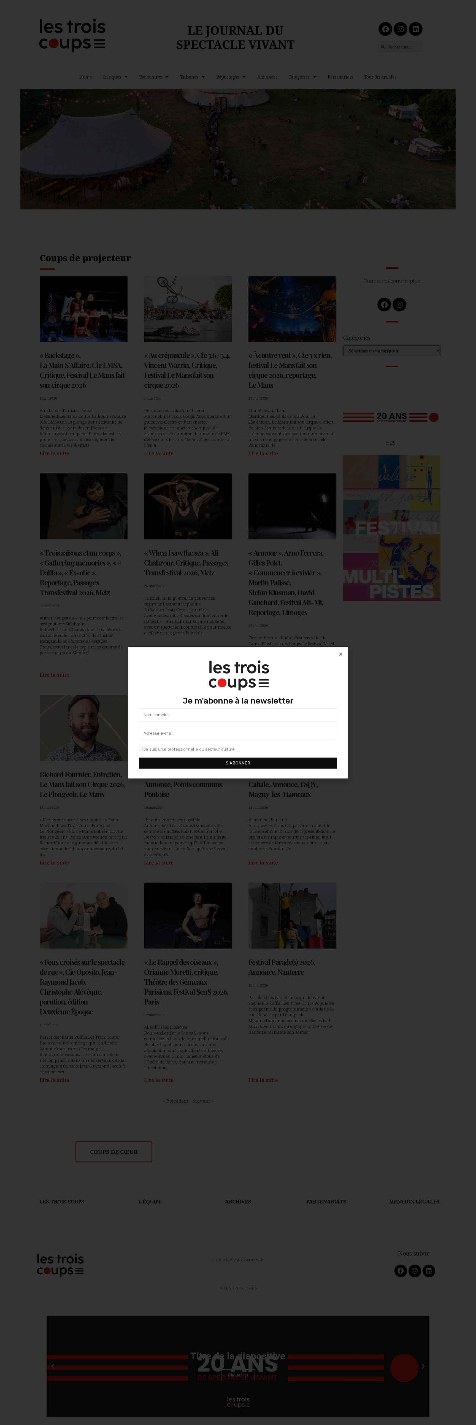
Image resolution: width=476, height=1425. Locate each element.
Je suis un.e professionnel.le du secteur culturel (189, 749)
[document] (238, 712)
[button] (341, 654)
